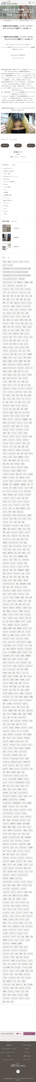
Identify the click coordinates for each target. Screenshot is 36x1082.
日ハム (30, 607)
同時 (12, 463)
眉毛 (7, 402)
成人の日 (16, 946)
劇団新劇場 (20, 556)
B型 (10, 409)
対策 (24, 549)
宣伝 (18, 707)
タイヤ (23, 402)
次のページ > (31, 145)
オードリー (5, 546)
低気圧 (27, 936)
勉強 (4, 302)
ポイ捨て (9, 313)
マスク (11, 559)
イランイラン (20, 563)
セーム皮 (29, 861)
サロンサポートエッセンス (8, 583)
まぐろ (4, 374)
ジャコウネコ (21, 857)
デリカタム (16, 768)
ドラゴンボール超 (14, 758)
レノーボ (27, 477)
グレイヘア (20, 487)
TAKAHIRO (27, 748)
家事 (27, 576)
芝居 (29, 484)
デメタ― (25, 789)
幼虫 (30, 645)
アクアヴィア (12, 744)
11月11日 (5, 895)
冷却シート (27, 765)
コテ (23, 398)
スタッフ (5, 265)
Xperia (28, 833)
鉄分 (15, 871)
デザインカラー (11, 285)
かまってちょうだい (21, 515)
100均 (21, 614)
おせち (18, 498)
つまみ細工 (30, 474)
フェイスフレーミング (7, 775)
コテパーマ (16, 624)
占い (10, 501)
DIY (27, 340)
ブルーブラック (6, 405)
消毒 (17, 583)
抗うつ (22, 816)
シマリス (12, 912)
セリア (4, 618)
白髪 (19, 446)
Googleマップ (26, 364)
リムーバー (5, 597)
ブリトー (30, 960)
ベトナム (17, 970)
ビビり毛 (24, 316)
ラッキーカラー (15, 525)
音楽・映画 (6, 179)
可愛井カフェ (9, 981)
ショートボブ (6, 638)
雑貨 (11, 302)
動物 (31, 282)
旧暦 (4, 532)
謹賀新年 (20, 943)
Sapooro (23, 374)
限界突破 (30, 354)
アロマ (13, 539)
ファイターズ (25, 885)
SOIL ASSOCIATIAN (19, 782)
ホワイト (21, 700)
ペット (21, 765)
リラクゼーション (6, 539)
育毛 (11, 337)
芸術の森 (5, 628)
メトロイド (24, 813)
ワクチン (11, 597)
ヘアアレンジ (29, 388)
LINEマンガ (5, 570)
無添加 (4, 789)
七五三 (13, 426)
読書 (4, 576)
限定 (11, 546)
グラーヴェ (21, 919)
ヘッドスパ (5, 340)
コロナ (14, 549)
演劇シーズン (19, 984)
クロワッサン (27, 974)
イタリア (25, 546)
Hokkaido (10, 374)
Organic (4, 330)
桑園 (4, 820)
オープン (27, 333)
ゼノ (25, 755)
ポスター (30, 453)
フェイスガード (28, 648)
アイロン (18, 398)
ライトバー (5, 727)
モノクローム (27, 611)
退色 (23, 772)
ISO (20, 535)
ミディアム (5, 741)
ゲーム (5, 189)
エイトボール (6, 912)
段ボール (12, 621)
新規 (13, 395)
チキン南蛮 (30, 984)
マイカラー (18, 439)
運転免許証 (22, 508)
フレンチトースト (25, 450)
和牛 (29, 868)
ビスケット (21, 998)
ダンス (12, 289)
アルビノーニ (29, 916)
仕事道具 (6, 192)
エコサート (11, 782)
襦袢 (19, 522)
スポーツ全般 (7, 173)
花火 (17, 765)
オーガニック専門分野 (9, 181)
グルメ (5, 208)
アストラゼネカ (18, 868)
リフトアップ (14, 532)
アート (11, 522)
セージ (28, 820)
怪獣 (8, 648)
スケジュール (14, 998)
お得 (28, 535)
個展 (26, 563)
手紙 (4, 724)
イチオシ (17, 785)
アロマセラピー (25, 559)
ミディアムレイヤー (19, 741)
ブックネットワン (6, 984)
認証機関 (20, 779)
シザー (24, 354)
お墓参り (13, 772)
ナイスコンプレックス (13, 542)
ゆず (19, 833)
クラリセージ (6, 823)
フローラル (23, 888)
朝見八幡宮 (5, 484)
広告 (27, 313)
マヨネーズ (14, 964)
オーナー (26, 429)
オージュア (5, 744)
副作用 (22, 597)
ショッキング (20, 994)
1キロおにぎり (25, 720)
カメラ (28, 443)
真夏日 (4, 364)
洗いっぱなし (18, 967)
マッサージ (17, 405)
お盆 (4, 772)
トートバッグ (6, 840)
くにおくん (5, 809)
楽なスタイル (20, 511)
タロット (14, 501)
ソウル (15, 974)
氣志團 (22, 970)
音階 (30, 892)
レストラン (20, 645)
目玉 (19, 371)
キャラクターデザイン (7, 881)
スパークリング (19, 429)
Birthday (11, 412)
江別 (13, 984)
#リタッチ (23, 156)
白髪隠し (5, 614)
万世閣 (4, 659)
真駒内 (10, 361)
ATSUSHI (21, 748)
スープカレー (6, 604)
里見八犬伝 (13, 648)
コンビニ (20, 357)
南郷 (21, 299)
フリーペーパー (18, 878)
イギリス (27, 782)
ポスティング (6, 316)
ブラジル (30, 830)
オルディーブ (6, 861)
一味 (9, 964)
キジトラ (16, 940)
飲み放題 (22, 679)
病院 (19, 710)
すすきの (5, 371)
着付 (13, 326)
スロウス (20, 433)
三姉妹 (14, 580)
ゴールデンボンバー (7, 515)
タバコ (14, 313)
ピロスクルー (24, 964)
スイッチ (27, 367)
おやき (18, 981)
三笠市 (4, 494)
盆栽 (9, 717)
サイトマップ (27, 1059)
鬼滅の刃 (20, 600)
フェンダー (24, 744)
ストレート (28, 398)
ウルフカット (20, 467)
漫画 (11, 570)
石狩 (22, 385)
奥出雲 (25, 868)
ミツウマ (23, 707)
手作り (15, 559)
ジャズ (18, 936)
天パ (31, 652)
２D (8, 302)
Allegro (14, 909)
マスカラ (10, 614)
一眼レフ (21, 532)
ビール (9, 922)
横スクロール (6, 844)
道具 (15, 354)
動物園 (21, 693)
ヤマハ (26, 933)
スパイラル (25, 378)
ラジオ (22, 977)
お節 (23, 498)
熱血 (11, 809)
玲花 (20, 378)
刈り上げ (12, 474)
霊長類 (25, 830)
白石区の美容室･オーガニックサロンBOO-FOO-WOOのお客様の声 (16, 275)
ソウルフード (6, 847)
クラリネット (12, 933)
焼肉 (16, 412)
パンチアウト (6, 857)
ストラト (30, 744)
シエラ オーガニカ (17, 546)
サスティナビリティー (13, 799)
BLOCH (12, 323)
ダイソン (5, 652)
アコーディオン (29, 926)
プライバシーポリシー (7, 282)
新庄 (30, 885)
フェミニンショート (11, 669)
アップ (4, 391)
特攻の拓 (26, 895)
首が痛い (29, 515)
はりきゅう (5, 768)
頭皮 (27, 347)
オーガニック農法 (12, 779)
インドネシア (6, 498)
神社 (4, 737)
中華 (31, 597)
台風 (31, 936)
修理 (19, 402)
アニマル (26, 337)
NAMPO (8, 820)
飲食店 (4, 326)
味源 (4, 463)
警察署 (12, 635)
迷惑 (18, 313)
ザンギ (27, 919)
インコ (4, 285)
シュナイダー (22, 820)
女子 (27, 741)
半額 (14, 381)
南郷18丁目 (10, 552)
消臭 (22, 539)
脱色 (16, 683)
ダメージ (18, 316)
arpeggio (21, 922)
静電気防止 (5, 700)
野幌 (14, 628)
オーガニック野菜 (6, 645)
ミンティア (23, 881)
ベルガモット (16, 816)
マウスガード (20, 648)
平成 (25, 299)
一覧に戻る (18, 145)
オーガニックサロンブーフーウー (10, 278)
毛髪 (12, 905)
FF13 (23, 991)
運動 (26, 556)
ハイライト (13, 731)
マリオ (21, 806)
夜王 (30, 922)
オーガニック (27, 289)
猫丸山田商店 (28, 837)
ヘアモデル (5, 487)
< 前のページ (5, 145)
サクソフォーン (6, 936)
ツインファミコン (22, 751)
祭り (27, 381)
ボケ (17, 806)
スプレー (10, 594)
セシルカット (6, 720)
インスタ (17, 289)
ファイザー (11, 868)
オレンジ (26, 864)
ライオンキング (17, 573)
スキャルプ (22, 347)
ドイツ (27, 785)
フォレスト (5, 446)
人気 (16, 604)
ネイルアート (11, 662)
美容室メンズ (20, 282)
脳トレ (23, 710)
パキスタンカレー (23, 847)
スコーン (12, 638)
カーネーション (27, 590)
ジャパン (5, 748)
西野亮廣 (5, 542)
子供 (23, 573)
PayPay (26, 467)
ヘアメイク (5, 683)
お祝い (30, 309)
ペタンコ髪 (20, 494)
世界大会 (10, 830)
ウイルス (15, 618)
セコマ (15, 357)
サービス (21, 261)
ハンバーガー (10, 991)
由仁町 (9, 994)
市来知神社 (10, 494)
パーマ (15, 337)
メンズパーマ (20, 659)
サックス (13, 936)
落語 (17, 957)
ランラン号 (28, 977)
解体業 (14, 460)
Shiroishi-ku (17, 463)
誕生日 (26, 409)
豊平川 (29, 357)
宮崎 (25, 984)
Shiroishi (17, 330)
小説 (18, 460)
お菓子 (25, 542)
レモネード (17, 991)
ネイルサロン (24, 662)
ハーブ (16, 902)
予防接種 (17, 597)
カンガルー (19, 892)
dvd (23, 631)
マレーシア (13, 498)
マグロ (26, 371)
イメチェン (5, 350)
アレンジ (26, 422)
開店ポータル (16, 333)
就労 (22, 409)
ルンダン (11, 970)
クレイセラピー (6, 796)
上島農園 (11, 878)
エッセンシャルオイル (22, 792)
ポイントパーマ (26, 412)
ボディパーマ (6, 960)
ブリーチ (27, 330)
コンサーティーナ (12, 929)
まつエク (17, 415)
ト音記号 (26, 892)
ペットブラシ (27, 614)
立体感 (14, 487)
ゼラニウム (16, 809)
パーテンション (6, 943)
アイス (15, 385)
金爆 (14, 515)
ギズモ (11, 518)
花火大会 (5, 361)
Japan (15, 374)
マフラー (10, 864)
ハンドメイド (14, 950)
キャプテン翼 (15, 820)
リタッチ (26, 946)
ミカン (31, 864)
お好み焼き (10, 624)
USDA (9, 789)
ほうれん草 (10, 871)
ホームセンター (6, 707)
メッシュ (19, 731)
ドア (11, 700)
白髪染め (26, 282)
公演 (9, 326)
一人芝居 (29, 374)
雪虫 (16, 696)
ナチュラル (19, 364)
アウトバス (26, 566)
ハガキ (8, 724)
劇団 (4, 299)
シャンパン (12, 429)
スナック (28, 679)
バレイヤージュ (11, 450)
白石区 (4, 261)
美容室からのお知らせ (9, 171)
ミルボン (30, 727)
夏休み (8, 772)
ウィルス (19, 549)
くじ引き (5, 549)
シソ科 (12, 902)
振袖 (17, 508)
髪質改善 (11, 741)
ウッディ (29, 809)
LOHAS (25, 796)
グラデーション (18, 391)
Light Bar (11, 727)
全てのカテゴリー (8, 168)
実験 (4, 587)
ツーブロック (6, 474)
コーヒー (5, 453)
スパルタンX (26, 840)
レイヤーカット (6, 467)
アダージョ (17, 916)
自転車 (24, 326)
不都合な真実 (23, 583)
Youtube (17, 635)
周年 (10, 549)
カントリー (19, 422)
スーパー (14, 645)
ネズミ (31, 871)
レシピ (12, 604)
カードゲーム (6, 758)
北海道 (15, 371)
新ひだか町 (5, 878)
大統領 (29, 583)
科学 (8, 587)
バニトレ (28, 573)
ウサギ (30, 391)
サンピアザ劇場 (6, 967)
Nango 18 (5, 347)
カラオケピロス (22, 844)
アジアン (5, 511)
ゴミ (4, 313)
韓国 (4, 535)
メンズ (24, 470)
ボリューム (5, 337)
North (19, 374)
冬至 (10, 833)
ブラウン (12, 316)
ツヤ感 (11, 309)
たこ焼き (29, 621)
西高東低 (5, 940)
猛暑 (25, 361)
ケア (23, 340)
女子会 (24, 518)
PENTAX (5, 477)
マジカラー (19, 590)
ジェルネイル (21, 594)
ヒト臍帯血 (9, 703)
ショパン (20, 909)
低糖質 (4, 991)
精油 (15, 792)
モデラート (26, 912)
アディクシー (6, 731)
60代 (27, 618)
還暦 (10, 460)
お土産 (27, 686)
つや (24, 683)
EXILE (15, 748)
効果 (26, 806)
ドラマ (8, 535)
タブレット (30, 881)
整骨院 (26, 669)
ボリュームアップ (11, 364)
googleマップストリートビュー (9, 367)
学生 (30, 419)
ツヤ (9, 292)
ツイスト (5, 381)
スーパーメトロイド (7, 816)
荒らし (12, 1001)
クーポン (29, 302)
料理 (10, 511)
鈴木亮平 (5, 806)
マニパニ (5, 333)
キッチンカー (11, 765)
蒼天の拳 (10, 693)
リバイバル (25, 967)
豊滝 (22, 837)
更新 (4, 398)
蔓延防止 (27, 570)
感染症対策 (14, 943)
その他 (5, 213)
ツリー (20, 491)
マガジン (10, 926)
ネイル (27, 594)
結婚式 (13, 306)
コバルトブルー (17, 419)
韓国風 (10, 381)
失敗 (29, 316)
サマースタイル (13, 631)
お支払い (13, 470)
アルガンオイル (6, 388)
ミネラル (20, 796)
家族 (22, 525)
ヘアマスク (14, 388)
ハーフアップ (10, 391)
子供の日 (26, 580)
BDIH (22, 785)
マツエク (23, 415)
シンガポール (27, 494)
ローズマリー (11, 806)
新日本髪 (19, 470)
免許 (25, 395)
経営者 (4, 433)
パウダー (16, 614)
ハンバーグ (14, 433)
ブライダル (18, 306)
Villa (31, 768)
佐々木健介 (16, 676)
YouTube (15, 139)
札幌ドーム (16, 302)
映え (22, 289)
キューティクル (6, 905)
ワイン (10, 357)
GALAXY (5, 837)
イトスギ (11, 916)
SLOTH (25, 433)
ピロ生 (30, 964)
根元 (15, 446)
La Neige (5, 580)
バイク (28, 508)
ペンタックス (11, 477)
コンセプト (15, 261)
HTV (8, 785)
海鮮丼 (22, 655)
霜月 (10, 895)
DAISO (9, 600)
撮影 (24, 443)
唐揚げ (4, 922)
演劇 (8, 299)
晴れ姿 (14, 659)
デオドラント (28, 816)
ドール (15, 556)
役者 (17, 299)
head (28, 902)
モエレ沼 (15, 361)
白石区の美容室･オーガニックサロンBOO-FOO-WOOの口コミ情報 (16, 268)
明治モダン (18, 607)
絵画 (21, 676)
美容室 (9, 261)
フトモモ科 (5, 933)
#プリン (17, 156)
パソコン (25, 628)
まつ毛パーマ (6, 415)
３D (10, 487)
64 (31, 367)
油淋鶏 (20, 974)
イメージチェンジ (13, 350)
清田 (8, 463)
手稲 (29, 385)
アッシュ (18, 436)
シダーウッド (23, 809)
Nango (22, 330)
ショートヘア (6, 354)
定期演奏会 (25, 419)
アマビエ (25, 587)
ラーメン (27, 460)
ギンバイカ (26, 929)
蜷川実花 (17, 621)
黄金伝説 (19, 823)
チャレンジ (26, 501)
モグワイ (10, 748)
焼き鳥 (20, 953)
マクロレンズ (14, 535)
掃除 (19, 576)
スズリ (12, 840)
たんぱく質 (17, 905)
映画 (15, 518)
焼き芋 (4, 994)
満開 (30, 967)
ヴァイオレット (6, 761)
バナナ (28, 552)
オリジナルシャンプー (7, 946)
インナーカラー (19, 285)
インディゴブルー (6, 525)
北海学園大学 (16, 484)
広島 (25, 861)
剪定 (15, 717)
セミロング (9, 573)
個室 (25, 676)
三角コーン (25, 703)
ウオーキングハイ (22, 717)
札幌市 (18, 885)
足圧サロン (10, 734)
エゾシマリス (19, 912)
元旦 (15, 494)
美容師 (4, 419)
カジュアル (5, 443)
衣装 (15, 522)
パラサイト (27, 532)
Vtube (22, 775)
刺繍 (17, 474)
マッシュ (5, 508)
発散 (22, 323)
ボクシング (5, 436)
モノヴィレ (23, 302)
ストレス (17, 323)
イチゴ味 (5, 693)
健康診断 (10, 710)
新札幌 (29, 844)
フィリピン (5, 556)
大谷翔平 (5, 919)
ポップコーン (6, 974)
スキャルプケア (12, 453)
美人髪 (4, 450)
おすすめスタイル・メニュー (7, 139)
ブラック (15, 700)
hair (9, 330)
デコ (12, 696)
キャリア (20, 501)
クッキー (27, 998)
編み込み (26, 696)
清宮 (4, 611)
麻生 (31, 720)
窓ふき (15, 576)
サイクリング (18, 326)
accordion (5, 929)
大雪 (16, 953)
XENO (20, 755)
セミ (4, 648)
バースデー (5, 412)
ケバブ (12, 953)
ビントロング (13, 857)
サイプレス (5, 916)
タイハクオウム (18, 840)
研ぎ (24, 604)
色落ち (18, 772)
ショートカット (6, 306)
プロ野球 (25, 607)
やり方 (28, 604)
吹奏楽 (4, 422)
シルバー (9, 491)
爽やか (15, 594)
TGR (26, 453)
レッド (24, 724)
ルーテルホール (6, 426)
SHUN (4, 751)
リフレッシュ (25, 405)
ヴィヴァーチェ (25, 905)
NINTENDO (14, 755)
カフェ (29, 292)
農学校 (13, 885)
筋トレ (26, 323)
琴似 (27, 991)
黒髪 (12, 405)
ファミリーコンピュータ (8, 813)
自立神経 (5, 672)
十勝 (31, 970)
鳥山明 (27, 758)
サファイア (20, 871)
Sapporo (29, 326)
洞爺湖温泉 (28, 655)
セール (18, 381)
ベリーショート (6, 998)
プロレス (6, 211)
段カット (13, 467)
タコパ (4, 624)
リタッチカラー (28, 700)
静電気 (31, 696)
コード (26, 922)
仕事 (11, 354)
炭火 (25, 953)
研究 (13, 398)
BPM (31, 912)
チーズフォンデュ (22, 950)
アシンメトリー (18, 587)
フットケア (5, 409)
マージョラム (6, 902)
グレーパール (24, 727)
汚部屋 (20, 611)
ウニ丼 (12, 655)
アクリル (28, 940)
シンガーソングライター (12, 378)
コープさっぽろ (18, 734)
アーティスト (6, 566)
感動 (4, 378)
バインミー (5, 970)
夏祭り (10, 371)
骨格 (10, 672)
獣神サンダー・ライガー (17, 761)
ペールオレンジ (29, 857)
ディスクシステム (6, 755)
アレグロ (9, 909)
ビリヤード (26, 909)
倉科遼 (4, 926)
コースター (28, 631)
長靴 (28, 707)
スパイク (5, 710)
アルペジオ (15, 922)
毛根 (18, 453)
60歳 (24, 535)
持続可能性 (22, 799)
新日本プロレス (27, 761)
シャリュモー (20, 933)
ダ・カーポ (22, 902)
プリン (11, 446)
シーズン (12, 299)
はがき (13, 724)
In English (6, 205)
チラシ (22, 313)
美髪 (23, 446)
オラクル (5, 501)
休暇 (11, 576)
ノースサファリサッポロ (14, 837)
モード (28, 635)
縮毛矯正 (5, 357)
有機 (4, 785)
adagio (23, 916)
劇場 (19, 631)
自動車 (29, 395)
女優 (11, 720)
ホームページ (14, 292)
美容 (20, 604)
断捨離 (8, 611)
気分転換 (17, 727)
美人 (27, 446)
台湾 (11, 556)
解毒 (4, 854)
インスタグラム (12, 977)
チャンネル (23, 635)
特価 (23, 381)
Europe (12, 847)
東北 (19, 552)
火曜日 (23, 981)
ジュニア (5, 765)
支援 (14, 409)
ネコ (4, 491)
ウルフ (10, 508)
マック (30, 628)
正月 (27, 498)
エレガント (21, 618)
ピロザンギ (30, 953)
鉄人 (26, 775)
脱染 (20, 683)
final (16, 847)
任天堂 (15, 751)
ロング (28, 549)
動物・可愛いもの (8, 200)
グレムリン (5, 518)
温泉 (11, 340)
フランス (5, 782)
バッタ (26, 645)
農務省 (19, 789)
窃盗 (8, 1001)
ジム (31, 323)
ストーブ (26, 487)
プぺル (26, 539)
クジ (30, 546)
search (31, 337)
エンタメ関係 (7, 187)
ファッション (7, 197)
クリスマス (15, 491)
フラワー (16, 309)
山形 (15, 552)
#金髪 (11, 156)
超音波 (26, 994)
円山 (22, 669)
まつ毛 (12, 415)
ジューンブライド (26, 306)
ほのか (18, 340)
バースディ (17, 813)
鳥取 (4, 573)
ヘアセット (5, 309)
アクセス (10, 265)
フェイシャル (6, 289)
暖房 (31, 487)
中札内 (27, 970)
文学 (22, 460)
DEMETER (5, 792)
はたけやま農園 (26, 823)
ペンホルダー (25, 731)
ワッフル (5, 977)
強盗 (4, 1001)
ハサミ (19, 354)
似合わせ (11, 683)
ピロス (14, 737)
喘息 (13, 672)
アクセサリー (25, 439)
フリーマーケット (6, 590)
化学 (12, 587)
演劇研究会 (23, 484)
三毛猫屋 (30, 847)
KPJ (19, 964)
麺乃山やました (17, 926)
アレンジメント (23, 309)
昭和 (29, 299)
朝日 (8, 854)
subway (16, 347)
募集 (30, 436)
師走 (23, 936)
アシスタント (18, 443)
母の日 (4, 594)
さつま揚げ (19, 864)
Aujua (18, 744)
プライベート (7, 203)
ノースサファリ (28, 693)
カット (24, 350)
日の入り (12, 854)
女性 (4, 669)
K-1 (17, 477)
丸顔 (18, 669)
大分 (11, 484)
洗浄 (22, 453)
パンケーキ (5, 522)
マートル (20, 929)
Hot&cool (19, 652)
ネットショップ (19, 638)
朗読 (30, 422)
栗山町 (14, 994)
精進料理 (29, 734)
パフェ (29, 518)
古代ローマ (14, 796)
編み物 (4, 635)
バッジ (23, 672)
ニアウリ (5, 833)
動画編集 (19, 628)
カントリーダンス (11, 422)
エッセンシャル (6, 892)
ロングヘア (5, 631)
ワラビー (13, 892)
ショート (9, 398)
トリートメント (21, 388)
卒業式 (14, 511)
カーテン (30, 676)
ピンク (4, 717)
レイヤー (13, 707)
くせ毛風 (12, 960)
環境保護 (5, 799)
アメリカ (14, 789)
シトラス (5, 868)
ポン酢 (4, 964)
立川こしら (26, 957)
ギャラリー (13, 566)
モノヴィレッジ (6, 950)
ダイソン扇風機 (12, 652)
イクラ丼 (17, 655)
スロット (16, 693)
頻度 (4, 703)
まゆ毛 (11, 402)
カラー (4, 292)
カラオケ (9, 737)
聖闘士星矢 (13, 823)
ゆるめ (26, 659)
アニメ (25, 600)
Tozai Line (11, 347)
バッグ (19, 518)
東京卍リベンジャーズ (17, 895)
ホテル (9, 659)
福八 (27, 597)
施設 (18, 409)
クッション (26, 426)
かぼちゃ (14, 833)
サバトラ (10, 940)
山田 (9, 433)
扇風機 (20, 361)
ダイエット (5, 559)
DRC (25, 357)
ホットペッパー (22, 292)
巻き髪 (4, 552)
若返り (8, 532)
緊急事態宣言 (21, 570)
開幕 (23, 686)
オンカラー (5, 686)
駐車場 (13, 590)
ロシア (4, 830)
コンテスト (10, 419)
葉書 (17, 724)
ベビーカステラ (6, 888)
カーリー (11, 443)
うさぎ (25, 391)
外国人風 (18, 450)
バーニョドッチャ (24, 768)
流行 (12, 967)
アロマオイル (6, 563)
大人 (19, 686)
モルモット (8, 395)
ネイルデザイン (24, 624)
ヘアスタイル (25, 436)
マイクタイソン (23, 854)
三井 (29, 662)
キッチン (5, 779)
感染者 (23, 552)
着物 (23, 522)
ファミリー (27, 525)
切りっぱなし (27, 737)
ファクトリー (6, 323)
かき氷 (4, 385)
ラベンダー (13, 563)
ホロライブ (16, 775)
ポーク (4, 871)
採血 (15, 710)
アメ (4, 621)
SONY (23, 833)
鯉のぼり (20, 580)
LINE (15, 570)
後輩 (28, 415)
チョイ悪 (12, 957)
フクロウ (20, 337)
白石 (20, 412)
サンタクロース (27, 491)
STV (18, 977)
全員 (17, 395)
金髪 (21, 946)
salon (13, 330)
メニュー (27, 261)
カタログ (5, 439)
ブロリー (22, 758)
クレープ (10, 385)
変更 (21, 395)
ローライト (16, 881)
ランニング (12, 436)
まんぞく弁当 (17, 720)
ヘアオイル (19, 566)
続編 (30, 600)
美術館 (10, 628)
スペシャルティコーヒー (21, 960)
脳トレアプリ (29, 710)
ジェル (17, 662)
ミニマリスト (14, 611)
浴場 (14, 340)
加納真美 (12, 861)
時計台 (9, 885)
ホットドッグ (6, 953)
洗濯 (23, 576)
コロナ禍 (10, 618)
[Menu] (33, 3)
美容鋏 (4, 864)
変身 (29, 350)
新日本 (4, 676)
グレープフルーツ (15, 888)
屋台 (11, 974)
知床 (4, 981)
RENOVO (22, 477)
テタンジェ (5, 429)
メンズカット (6, 957)
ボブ (20, 350)
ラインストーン (6, 696)
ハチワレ (22, 940)
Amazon (4, 734)
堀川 (14, 864)
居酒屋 (16, 679)
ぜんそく (18, 672)
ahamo (4, 885)
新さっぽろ (19, 737)
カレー (4, 600)
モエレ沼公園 (6, 655)
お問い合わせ (21, 278)
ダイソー (14, 600)
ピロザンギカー (14, 844)
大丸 (21, 542)
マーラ (26, 871)
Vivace (4, 909)
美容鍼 (11, 768)
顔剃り (22, 463)
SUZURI (26, 638)
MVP (16, 919)
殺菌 (18, 539)
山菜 (24, 734)
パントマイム (19, 861)
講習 (11, 686)
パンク (28, 402)
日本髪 (17, 426)
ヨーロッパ (26, 779)
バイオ (11, 792)
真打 (21, 957)
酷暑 (29, 361)
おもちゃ (5, 662)
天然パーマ (25, 652)
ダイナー (23, 621)
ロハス (30, 796)
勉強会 (15, 686)
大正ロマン (5, 607)
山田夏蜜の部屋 (7, 195)
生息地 (20, 696)
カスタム (5, 460)
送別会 (12, 679)
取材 (22, 333)
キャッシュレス (6, 470)
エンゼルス (11, 919)
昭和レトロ (12, 607)
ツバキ (24, 474)
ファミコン (10, 751)
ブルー (10, 333)
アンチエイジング (17, 703)
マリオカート (20, 367)
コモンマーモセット (18, 830)
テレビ (12, 785)
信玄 (23, 926)
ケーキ (10, 580)
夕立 (17, 854)
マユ (15, 402)
